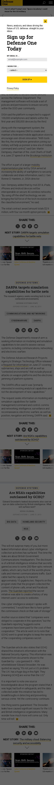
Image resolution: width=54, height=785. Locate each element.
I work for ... (13, 66)
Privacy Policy (13, 88)
